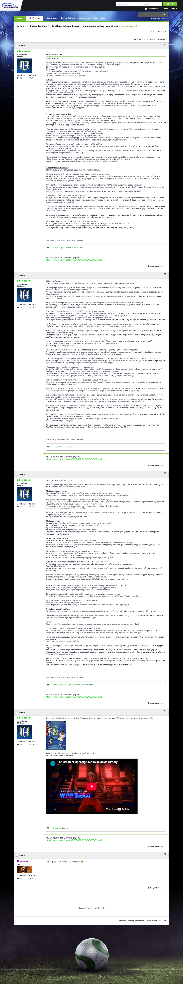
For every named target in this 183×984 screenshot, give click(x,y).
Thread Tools (149, 39)
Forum (20, 18)
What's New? (34, 18)
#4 (165, 711)
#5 (165, 854)
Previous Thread (86, 908)
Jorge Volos (63, 248)
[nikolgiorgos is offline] (24, 66)
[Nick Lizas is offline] (24, 869)
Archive (122, 921)
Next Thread (99, 908)
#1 (165, 44)
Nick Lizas (73, 685)
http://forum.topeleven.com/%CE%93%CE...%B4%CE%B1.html (74, 260)
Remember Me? (154, 9)
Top (164, 921)
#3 (165, 473)
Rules (102, 18)
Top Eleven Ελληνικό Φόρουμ (65, 26)
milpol (73, 248)
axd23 (55, 248)
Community (52, 18)
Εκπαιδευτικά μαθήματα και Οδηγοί (100, 26)
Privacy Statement (136, 921)
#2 (165, 274)
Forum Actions (68, 18)
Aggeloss (69, 447)
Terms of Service (153, 921)
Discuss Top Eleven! (39, 26)
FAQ (95, 18)
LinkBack (136, 39)
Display (161, 39)
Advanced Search (159, 18)
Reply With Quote (156, 266)
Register (174, 8)
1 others (84, 685)
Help (166, 8)
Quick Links (84, 18)
